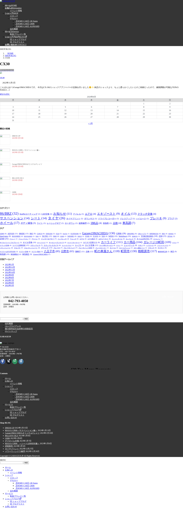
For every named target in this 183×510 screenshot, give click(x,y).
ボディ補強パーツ (140, 248)
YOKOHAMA (149, 236)
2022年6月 (9, 283)
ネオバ (141, 245)
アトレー (13, 239)
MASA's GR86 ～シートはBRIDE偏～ (22, 443)
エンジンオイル (118, 239)
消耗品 (96, 223)
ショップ (9, 386)
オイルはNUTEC (144, 239)
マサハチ (152, 248)
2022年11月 (10, 270)
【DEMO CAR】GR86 (24, 24)
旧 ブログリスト (17, 42)
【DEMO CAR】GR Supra (26, 21)
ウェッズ (74, 239)
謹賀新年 (9, 446)
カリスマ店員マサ (91, 242)
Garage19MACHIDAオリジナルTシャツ (27, 164)
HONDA (172, 233)
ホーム (8, 378)
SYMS (88, 236)
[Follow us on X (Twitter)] (8, 361)
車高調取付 (16, 254)
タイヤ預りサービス (107, 245)
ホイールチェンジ (126, 248)
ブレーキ (158, 218)
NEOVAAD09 (29, 236)
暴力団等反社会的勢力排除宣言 (19, 329)
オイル (128, 213)
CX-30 (2, 78)
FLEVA (66, 233)
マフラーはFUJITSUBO (9, 252)
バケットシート (6, 248)
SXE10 (81, 236)
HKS (164, 233)
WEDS (113, 236)
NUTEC (47, 236)
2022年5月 (9, 285)
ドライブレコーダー (108, 219)
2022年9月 (9, 275)
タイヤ (56, 218)
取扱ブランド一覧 (18, 34)
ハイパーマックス (163, 245)
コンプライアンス (13, 326)
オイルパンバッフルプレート (11, 242)
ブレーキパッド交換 (86, 248)
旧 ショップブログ (18, 39)
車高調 (128, 223)
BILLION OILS (18, 178)
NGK (38, 236)
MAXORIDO (17, 236)
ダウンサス (90, 219)
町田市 (129, 251)
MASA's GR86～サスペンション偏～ (26, 150)
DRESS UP (16, 136)
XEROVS (136, 236)
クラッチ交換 (147, 213)
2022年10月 (10, 272)
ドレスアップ (127, 219)
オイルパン (158, 239)
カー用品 (133, 242)
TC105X (96, 236)
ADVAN (13, 234)
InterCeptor (5, 236)
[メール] (14, 361)
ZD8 (162, 236)
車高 (173, 252)
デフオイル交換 (12, 441)
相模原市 (147, 251)
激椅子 (80, 252)
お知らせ (62, 213)
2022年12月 (10, 267)
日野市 (67, 251)
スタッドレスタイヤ (52, 245)
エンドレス (131, 239)
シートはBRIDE (20, 245)
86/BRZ (9, 213)
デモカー (14, 18)
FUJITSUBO (76, 234)
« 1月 (90, 123)
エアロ (90, 213)
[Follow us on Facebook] (2, 361)
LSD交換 (46, 214)
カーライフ (112, 242)
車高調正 (27, 254)
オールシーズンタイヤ (57, 242)
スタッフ (14, 16)
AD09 (3, 234)
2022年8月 (9, 278)
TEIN (104, 236)
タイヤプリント (74, 219)
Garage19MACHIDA (98, 233)
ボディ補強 (28, 223)
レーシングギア (55, 223)
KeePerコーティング (30, 214)
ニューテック (130, 245)
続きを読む (5, 94)
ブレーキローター (102, 248)
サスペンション (15, 218)
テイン (119, 245)
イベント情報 (16, 11)
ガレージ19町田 (157, 242)
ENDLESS (50, 234)
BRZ (33, 234)
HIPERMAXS (155, 233)
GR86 (14, 192)
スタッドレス (36, 245)
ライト (41, 223)
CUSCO (41, 234)
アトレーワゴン (24, 239)
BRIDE (24, 233)
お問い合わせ (11, 418)
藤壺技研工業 (163, 252)
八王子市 (52, 251)
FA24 (59, 234)
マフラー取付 (37, 252)
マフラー (162, 248)
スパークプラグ (68, 245)
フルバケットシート (32, 248)
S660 (56, 236)
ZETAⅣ (171, 236)
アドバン (36, 239)
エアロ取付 (92, 239)
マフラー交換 (24, 251)
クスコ (175, 242)
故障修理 (84, 223)
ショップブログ (12, 410)
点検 (117, 223)
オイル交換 (29, 242)
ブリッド (46, 248)
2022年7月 (9, 280)
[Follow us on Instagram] (21, 361)
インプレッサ (63, 239)
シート (39, 218)
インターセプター (49, 239)
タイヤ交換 (91, 245)
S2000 (63, 236)
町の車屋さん (107, 251)
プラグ (172, 218)
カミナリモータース (74, 242)
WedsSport (125, 236)
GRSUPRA (132, 234)
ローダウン (71, 223)
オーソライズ (42, 242)
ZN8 (4, 238)
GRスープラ (143, 234)
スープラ (79, 245)
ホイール (9, 223)
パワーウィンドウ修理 (15, 451)
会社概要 (14, 29)
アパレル (78, 214)
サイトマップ (11, 331)
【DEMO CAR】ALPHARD (27, 26)
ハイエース (142, 219)
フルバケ (18, 248)
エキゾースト (108, 213)
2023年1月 (9, 264)
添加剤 (107, 223)
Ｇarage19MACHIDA (41, 254)
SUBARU (71, 236)
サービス (9, 404)
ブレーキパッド (70, 248)
